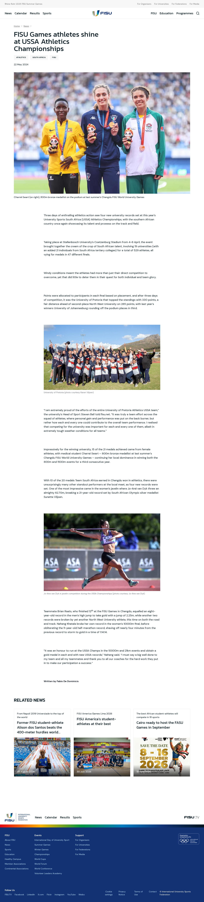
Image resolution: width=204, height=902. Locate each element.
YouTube (71, 894)
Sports (47, 13)
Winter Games (41, 849)
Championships (42, 854)
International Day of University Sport (51, 840)
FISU (154, 13)
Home (17, 26)
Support (79, 835)
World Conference (43, 868)
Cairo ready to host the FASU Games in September (159, 725)
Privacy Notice (122, 893)
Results (35, 13)
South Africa (39, 57)
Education (166, 13)
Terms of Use (138, 893)
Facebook (19, 894)
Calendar (21, 13)
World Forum (40, 863)
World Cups (40, 859)
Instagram (59, 894)
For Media (194, 4)
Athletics (21, 57)
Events (38, 835)
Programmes (184, 13)
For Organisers (144, 4)
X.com (41, 894)
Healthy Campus (13, 859)
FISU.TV (8, 894)
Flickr (49, 894)
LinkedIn (31, 894)
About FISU (10, 840)
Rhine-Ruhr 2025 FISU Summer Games (23, 4)
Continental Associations (17, 868)
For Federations (179, 4)
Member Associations (15, 863)
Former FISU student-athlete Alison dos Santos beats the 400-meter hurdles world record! (40, 727)
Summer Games (42, 844)
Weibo (82, 894)
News (8, 13)
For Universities (161, 4)
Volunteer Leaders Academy (48, 873)
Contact (153, 891)
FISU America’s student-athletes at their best (96, 721)
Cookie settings (109, 893)
